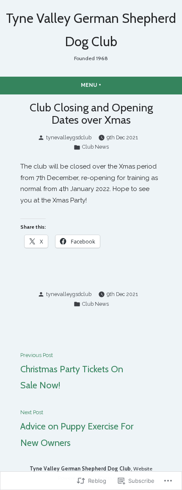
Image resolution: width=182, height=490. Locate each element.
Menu (107, 85)
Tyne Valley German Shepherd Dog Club (80, 468)
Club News (95, 147)
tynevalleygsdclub (68, 137)
